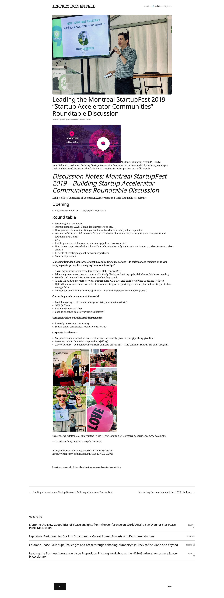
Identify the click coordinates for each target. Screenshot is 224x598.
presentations (99, 467)
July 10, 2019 (94, 441)
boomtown (57, 467)
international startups (82, 467)
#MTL (101, 435)
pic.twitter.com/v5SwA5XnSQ (150, 435)
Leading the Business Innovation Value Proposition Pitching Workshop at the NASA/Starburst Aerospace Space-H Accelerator (103, 555)
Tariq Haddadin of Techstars (67, 168)
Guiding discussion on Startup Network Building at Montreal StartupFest (72, 492)
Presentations (85, 119)
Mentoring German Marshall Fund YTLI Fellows (164, 492)
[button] (71, 367)
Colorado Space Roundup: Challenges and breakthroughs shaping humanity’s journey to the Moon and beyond (103, 544)
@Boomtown (127, 435)
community (67, 467)
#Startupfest (87, 435)
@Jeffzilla (72, 435)
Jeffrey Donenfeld (74, 6)
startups (109, 467)
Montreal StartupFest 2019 (138, 161)
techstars (117, 467)
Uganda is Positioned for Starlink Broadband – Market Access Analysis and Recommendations (91, 536)
